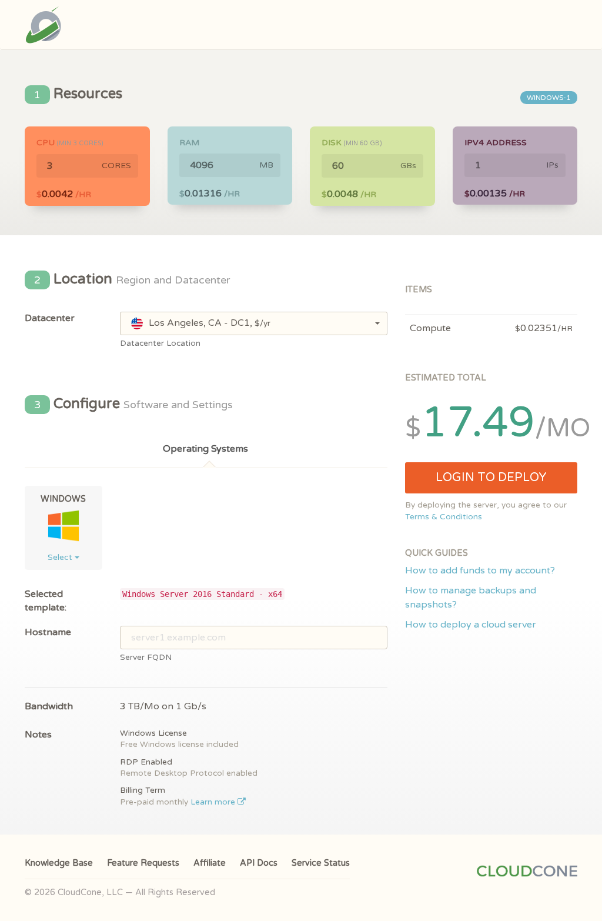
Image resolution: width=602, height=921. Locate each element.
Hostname (48, 632)
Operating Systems (205, 449)
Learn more (214, 802)
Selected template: (45, 600)
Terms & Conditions (443, 517)
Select (61, 557)
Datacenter (50, 318)
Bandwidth (49, 706)
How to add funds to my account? (480, 570)
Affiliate (209, 863)
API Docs (258, 863)
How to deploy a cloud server (470, 624)
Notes (38, 734)
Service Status (321, 863)
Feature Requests (143, 863)
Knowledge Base (59, 863)
